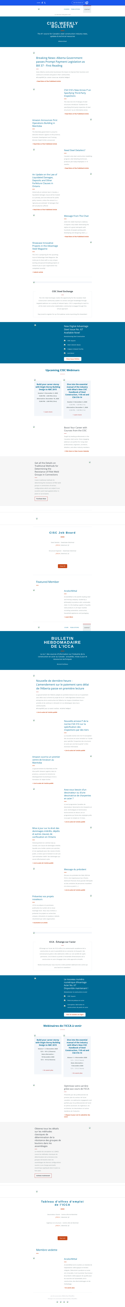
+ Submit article (37, 272)
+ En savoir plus (48, 1070)
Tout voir (62, 1238)
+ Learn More (68, 617)
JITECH (58, 545)
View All (62, 566)
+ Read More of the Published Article (48, 81)
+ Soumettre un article (39, 923)
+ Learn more (47, 412)
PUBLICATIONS (75, 9)
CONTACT (87, 9)
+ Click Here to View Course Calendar (76, 451)
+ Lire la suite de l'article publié (46, 712)
